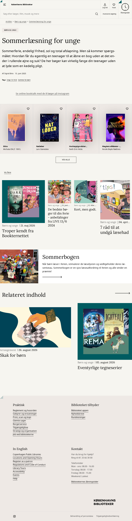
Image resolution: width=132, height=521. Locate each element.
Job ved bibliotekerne (23, 434)
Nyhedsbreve (77, 413)
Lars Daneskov (42, 149)
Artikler (9, 22)
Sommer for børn (24, 80)
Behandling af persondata (81, 516)
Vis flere (7, 172)
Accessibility (19, 471)
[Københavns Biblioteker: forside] (104, 502)
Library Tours (19, 468)
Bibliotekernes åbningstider (84, 481)
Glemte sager (19, 420)
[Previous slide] (122, 298)
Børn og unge (20, 22)
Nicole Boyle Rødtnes (111, 149)
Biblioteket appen (79, 410)
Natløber (40, 146)
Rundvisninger (78, 417)
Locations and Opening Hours (27, 457)
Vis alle (66, 159)
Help (15, 478)
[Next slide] (122, 294)
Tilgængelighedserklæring (107, 516)
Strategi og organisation (25, 431)
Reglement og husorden (25, 410)
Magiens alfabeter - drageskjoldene (110, 146)
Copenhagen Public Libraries (27, 454)
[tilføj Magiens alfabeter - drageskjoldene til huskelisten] (127, 109)
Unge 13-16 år (12, 80)
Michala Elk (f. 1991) (11, 149)
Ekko (5, 146)
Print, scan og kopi (22, 417)
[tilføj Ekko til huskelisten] (28, 109)
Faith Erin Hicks (75, 149)
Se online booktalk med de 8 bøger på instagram (42, 93)
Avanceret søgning (109, 14)
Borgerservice (20, 424)
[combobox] (50, 13)
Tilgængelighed (20, 427)
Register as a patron (23, 461)
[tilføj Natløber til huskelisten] (61, 109)
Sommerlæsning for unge (40, 22)
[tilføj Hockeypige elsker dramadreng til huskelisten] (94, 109)
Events (16, 475)
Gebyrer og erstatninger (25, 413)
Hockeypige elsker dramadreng (77, 146)
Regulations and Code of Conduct (29, 464)
